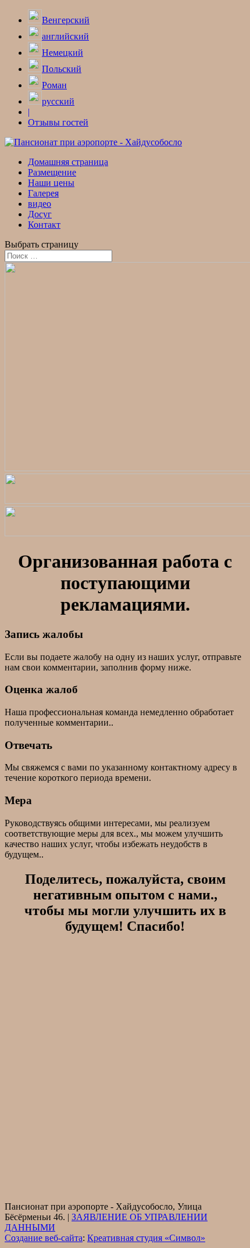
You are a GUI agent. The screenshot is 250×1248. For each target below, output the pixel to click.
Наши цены (51, 183)
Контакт (44, 224)
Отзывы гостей (58, 122)
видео (39, 204)
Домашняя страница (68, 162)
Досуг (40, 214)
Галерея (43, 193)
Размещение (52, 172)
